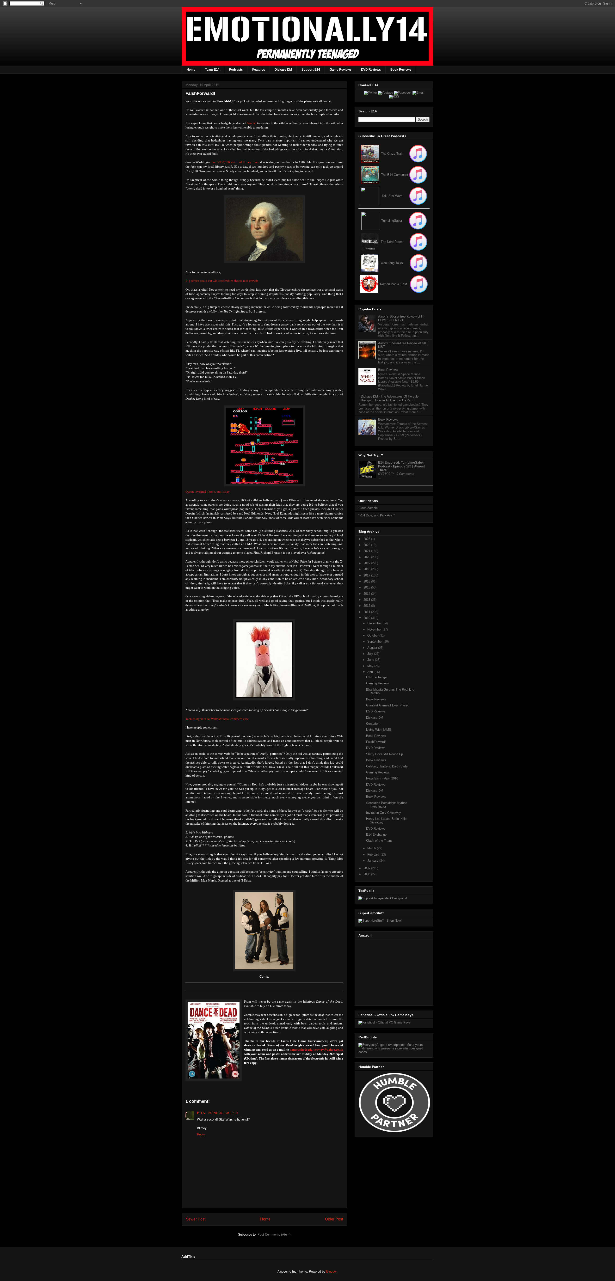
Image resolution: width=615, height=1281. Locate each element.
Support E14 (310, 69)
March (372, 848)
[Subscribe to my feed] (370, 175)
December (374, 623)
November (374, 629)
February (374, 854)
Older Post (334, 1219)
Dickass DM (283, 69)
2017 (367, 575)
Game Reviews (340, 69)
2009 (367, 868)
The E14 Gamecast (394, 175)
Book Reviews (400, 69)
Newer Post (195, 1219)
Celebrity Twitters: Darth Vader (387, 766)
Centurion (372, 723)
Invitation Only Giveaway (383, 813)
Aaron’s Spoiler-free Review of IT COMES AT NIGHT (401, 318)
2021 (367, 551)
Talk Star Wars (392, 196)
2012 (367, 605)
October (373, 635)
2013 (367, 599)
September (375, 641)
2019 (367, 563)
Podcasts (236, 69)
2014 (367, 593)
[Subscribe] (418, 175)
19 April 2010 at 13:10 (222, 1113)
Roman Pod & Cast (393, 284)
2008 (367, 874)
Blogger (331, 1271)
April (371, 672)
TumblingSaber (391, 220)
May (370, 666)
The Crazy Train (392, 153)
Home (191, 69)
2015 (367, 587)
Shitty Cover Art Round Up (384, 754)
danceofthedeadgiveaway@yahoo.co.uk (316, 1049)
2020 (367, 557)
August (372, 648)
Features (258, 69)
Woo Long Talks (392, 263)
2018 (367, 569)
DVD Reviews (371, 69)
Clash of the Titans (379, 840)
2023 (367, 539)
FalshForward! (376, 742)
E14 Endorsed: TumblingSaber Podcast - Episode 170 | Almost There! (401, 466)
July (370, 654)
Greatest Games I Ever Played (387, 705)
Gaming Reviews (378, 683)
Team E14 (212, 69)
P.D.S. (201, 1113)
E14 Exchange (376, 677)
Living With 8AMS (378, 729)
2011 (367, 612)
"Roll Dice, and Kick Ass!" (376, 515)
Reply (201, 1134)
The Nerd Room (392, 242)
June (371, 660)
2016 (367, 581)
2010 (367, 618)
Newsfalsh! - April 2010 (382, 778)
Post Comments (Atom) (274, 1234)
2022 (367, 545)
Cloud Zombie (368, 508)
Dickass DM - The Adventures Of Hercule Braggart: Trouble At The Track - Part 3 (389, 398)
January (373, 860)
